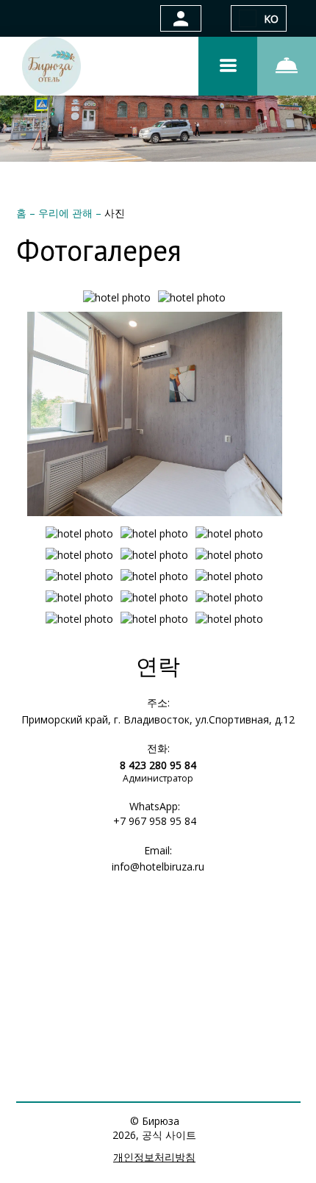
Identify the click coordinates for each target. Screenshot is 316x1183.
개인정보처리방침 (154, 1157)
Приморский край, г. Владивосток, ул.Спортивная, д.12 (158, 719)
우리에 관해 (67, 213)
